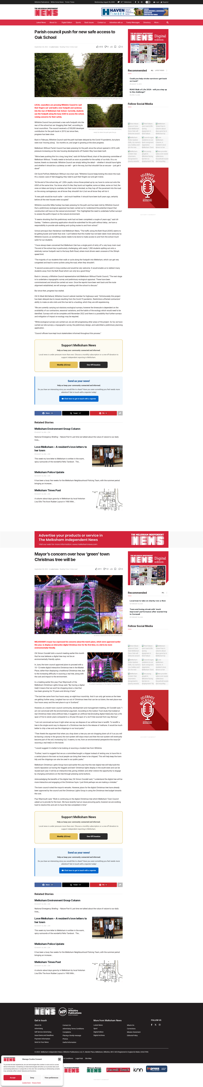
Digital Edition (67, 22)
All (152, 70)
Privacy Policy (36, 1083)
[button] (59, 1059)
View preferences (51, 1078)
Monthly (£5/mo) (63, 365)
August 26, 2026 (41, 432)
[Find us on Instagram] (141, 2)
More (156, 22)
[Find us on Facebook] (135, 2)
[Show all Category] (166, 70)
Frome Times (69, 2)
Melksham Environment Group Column (57, 428)
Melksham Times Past (48, 490)
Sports (78, 22)
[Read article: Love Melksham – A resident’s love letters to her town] (107, 456)
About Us (53, 22)
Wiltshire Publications (42, 2)
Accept (12, 1078)
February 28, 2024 (137, 617)
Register (165, 2)
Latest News (41, 22)
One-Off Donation (93, 365)
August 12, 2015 (136, 84)
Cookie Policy (26, 1083)
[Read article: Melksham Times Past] (107, 499)
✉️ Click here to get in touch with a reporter (79, 399)
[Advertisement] (101, 520)
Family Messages (133, 22)
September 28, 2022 (41, 47)
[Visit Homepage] (46, 12)
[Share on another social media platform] (120, 413)
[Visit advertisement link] (135, 12)
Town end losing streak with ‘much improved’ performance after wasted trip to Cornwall (148, 611)
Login (157, 2)
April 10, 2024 (135, 95)
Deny (32, 1078)
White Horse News (57, 2)
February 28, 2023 (137, 604)
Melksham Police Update (49, 472)
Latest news (54, 47)
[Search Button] (167, 22)
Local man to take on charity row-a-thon (148, 601)
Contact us (102, 22)
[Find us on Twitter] (138, 2)
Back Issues (89, 22)
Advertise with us (116, 22)
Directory (147, 22)
